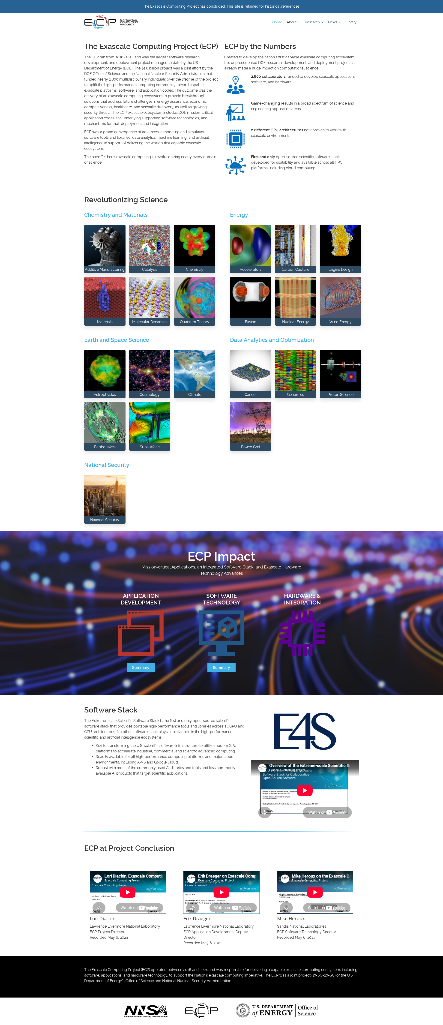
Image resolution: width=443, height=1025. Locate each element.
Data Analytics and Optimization (272, 340)
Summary (140, 667)
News (333, 22)
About (292, 22)
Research (313, 22)
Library (351, 22)
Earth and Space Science (116, 340)
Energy (239, 215)
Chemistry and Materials (116, 215)
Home (277, 22)
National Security (106, 465)
